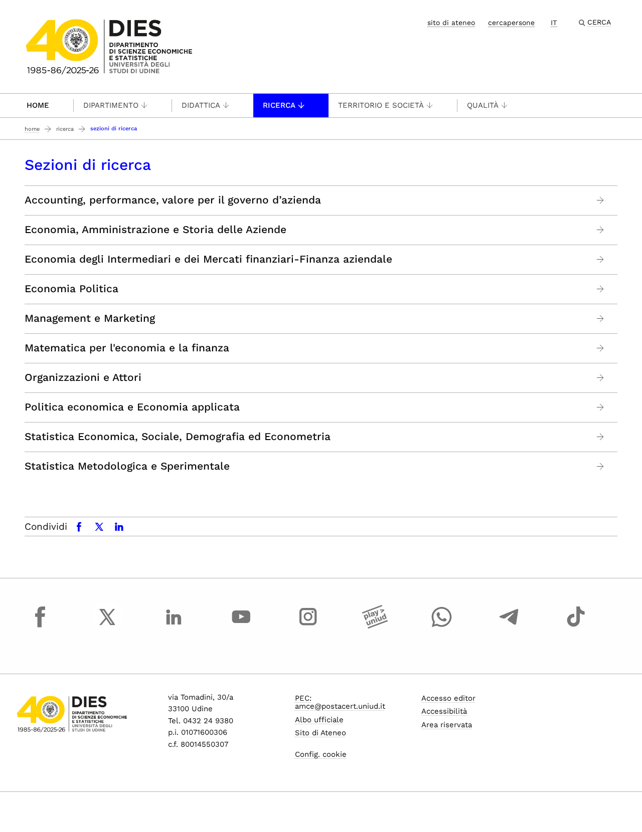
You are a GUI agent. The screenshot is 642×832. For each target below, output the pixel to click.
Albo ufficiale (319, 719)
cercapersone (511, 23)
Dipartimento (110, 105)
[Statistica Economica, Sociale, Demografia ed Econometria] (600, 437)
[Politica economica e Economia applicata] (600, 407)
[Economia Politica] (600, 289)
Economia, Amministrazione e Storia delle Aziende (155, 230)
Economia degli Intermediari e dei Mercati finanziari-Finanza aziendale (208, 259)
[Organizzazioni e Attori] (600, 377)
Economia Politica (71, 289)
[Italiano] (109, 46)
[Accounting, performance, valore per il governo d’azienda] (600, 200)
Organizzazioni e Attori (83, 377)
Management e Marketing (90, 318)
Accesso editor (448, 698)
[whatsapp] (441, 626)
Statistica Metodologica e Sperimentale (127, 466)
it (554, 23)
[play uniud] (375, 626)
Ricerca (279, 105)
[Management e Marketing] (600, 318)
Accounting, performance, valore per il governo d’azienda (173, 200)
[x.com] (107, 626)
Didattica (201, 105)
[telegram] (509, 626)
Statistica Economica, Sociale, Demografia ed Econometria (178, 437)
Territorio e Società (381, 105)
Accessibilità (444, 711)
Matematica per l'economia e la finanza (127, 348)
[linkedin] (174, 626)
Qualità (483, 105)
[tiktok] (575, 626)
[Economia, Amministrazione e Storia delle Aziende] (600, 230)
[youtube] (241, 626)
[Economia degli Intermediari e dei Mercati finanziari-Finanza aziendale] (600, 259)
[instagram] (308, 626)
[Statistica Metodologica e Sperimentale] (600, 466)
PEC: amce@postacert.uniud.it (340, 702)
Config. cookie (321, 754)
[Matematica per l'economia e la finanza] (600, 348)
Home (38, 105)
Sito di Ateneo (320, 732)
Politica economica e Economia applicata (132, 407)
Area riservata (446, 724)
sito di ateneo (451, 23)
